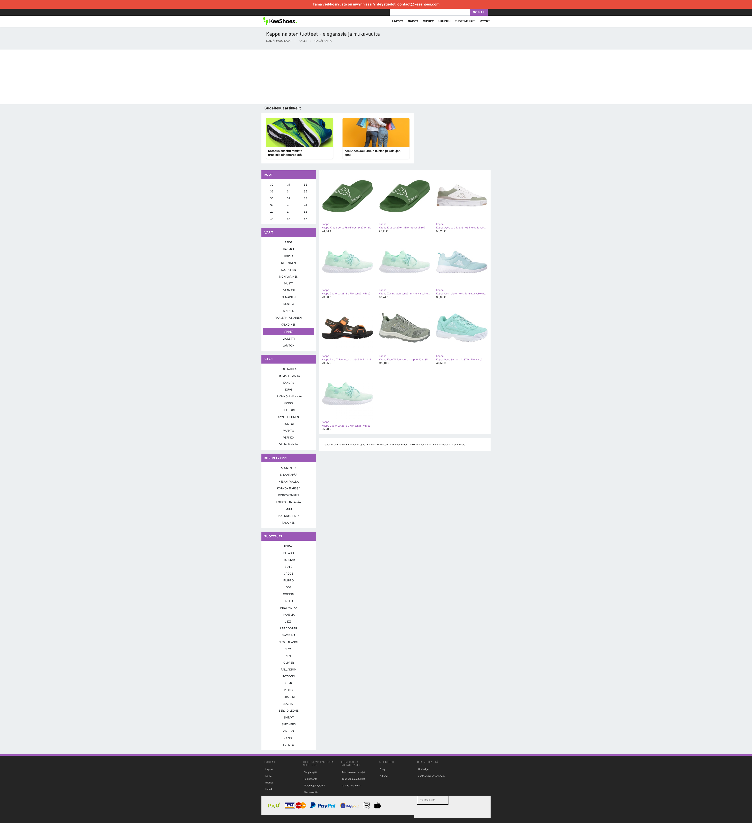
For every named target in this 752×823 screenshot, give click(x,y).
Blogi (382, 769)
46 (288, 218)
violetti (289, 338)
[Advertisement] (117, 77)
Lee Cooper (288, 628)
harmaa (288, 249)
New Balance (288, 642)
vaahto (288, 430)
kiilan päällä (289, 481)
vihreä (288, 331)
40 (288, 205)
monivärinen (288, 276)
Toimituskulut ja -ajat (353, 772)
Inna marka (288, 607)
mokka (289, 403)
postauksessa (288, 515)
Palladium (288, 669)
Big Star (289, 559)
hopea (288, 256)
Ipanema (289, 614)
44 (305, 212)
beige (288, 242)
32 (305, 184)
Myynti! (486, 21)
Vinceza (289, 731)
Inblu (289, 601)
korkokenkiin (288, 495)
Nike (289, 655)
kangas (288, 382)
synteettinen (288, 417)
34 (288, 191)
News (289, 649)
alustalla (288, 467)
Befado (288, 553)
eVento (288, 744)
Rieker (288, 690)
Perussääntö (310, 778)
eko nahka (288, 369)
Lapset (269, 769)
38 (305, 198)
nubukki (289, 410)
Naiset (268, 775)
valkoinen (288, 324)
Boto (289, 566)
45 (272, 218)
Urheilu (269, 789)
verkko (288, 437)
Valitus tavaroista (351, 785)
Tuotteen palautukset (353, 778)
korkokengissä (288, 488)
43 (288, 212)
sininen (288, 310)
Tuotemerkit (465, 21)
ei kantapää (288, 474)
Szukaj (478, 12)
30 (272, 184)
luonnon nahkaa (289, 396)
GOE (288, 587)
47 (305, 218)
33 (272, 191)
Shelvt (289, 717)
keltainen (288, 262)
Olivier (288, 662)
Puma (289, 683)
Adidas (289, 546)
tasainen (288, 522)
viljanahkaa (288, 444)
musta (288, 283)
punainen (288, 297)
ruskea (288, 304)
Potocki (288, 676)
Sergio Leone (288, 710)
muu (289, 509)
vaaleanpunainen (288, 317)
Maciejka (288, 635)
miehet (269, 782)
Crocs (288, 573)
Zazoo (288, 738)
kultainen (288, 269)
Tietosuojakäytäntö (314, 785)
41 (305, 205)
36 (272, 198)
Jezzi (288, 621)
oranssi (289, 290)
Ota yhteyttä (310, 772)
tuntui (288, 423)
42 (271, 212)
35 (305, 191)
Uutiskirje (423, 769)
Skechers (289, 724)
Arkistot (384, 775)
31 (288, 184)
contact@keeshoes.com (418, 4)
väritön (289, 345)
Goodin (288, 594)
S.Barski (289, 696)
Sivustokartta (311, 792)
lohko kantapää (288, 502)
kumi (288, 389)
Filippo (288, 580)
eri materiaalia (288, 375)
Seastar (289, 703)
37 (288, 198)
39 (272, 205)
